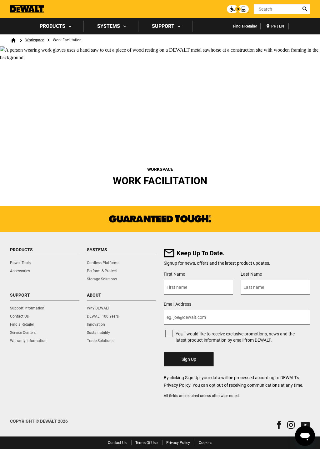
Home (13, 40)
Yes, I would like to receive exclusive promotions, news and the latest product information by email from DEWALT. (235, 337)
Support (163, 26)
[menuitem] (55, 26)
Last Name (251, 274)
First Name (174, 274)
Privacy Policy (177, 385)
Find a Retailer (245, 26)
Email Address (177, 304)
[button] (279, 425)
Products (52, 26)
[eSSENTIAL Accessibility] (238, 9)
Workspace (34, 40)
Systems (108, 26)
